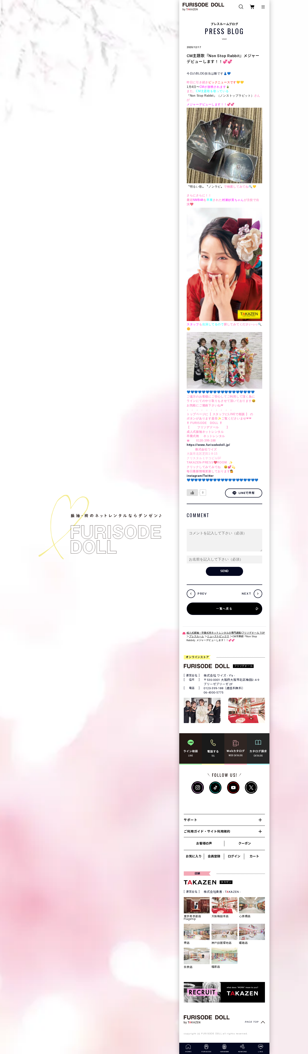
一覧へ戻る (224, 608)
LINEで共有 (247, 493)
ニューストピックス (218, 636)
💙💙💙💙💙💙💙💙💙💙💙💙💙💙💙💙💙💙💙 (222, 480)
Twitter (208, 475)
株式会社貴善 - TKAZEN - (222, 891)
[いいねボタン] (192, 492)
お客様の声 (204, 843)
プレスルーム (196, 636)
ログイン (234, 856)
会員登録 (214, 856)
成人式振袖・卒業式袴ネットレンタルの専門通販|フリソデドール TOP (225, 632)
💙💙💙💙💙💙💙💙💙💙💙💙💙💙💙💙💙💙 (221, 392)
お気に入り (194, 856)
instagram (194, 475)
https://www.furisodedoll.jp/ (208, 445)
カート (254, 856)
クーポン (244, 843)
